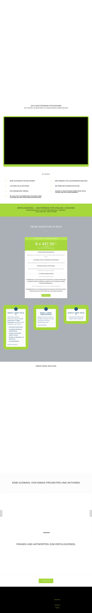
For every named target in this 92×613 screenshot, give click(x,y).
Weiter (91, 513)
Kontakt (57, 607)
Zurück (1, 513)
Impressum (57, 605)
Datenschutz (57, 599)
